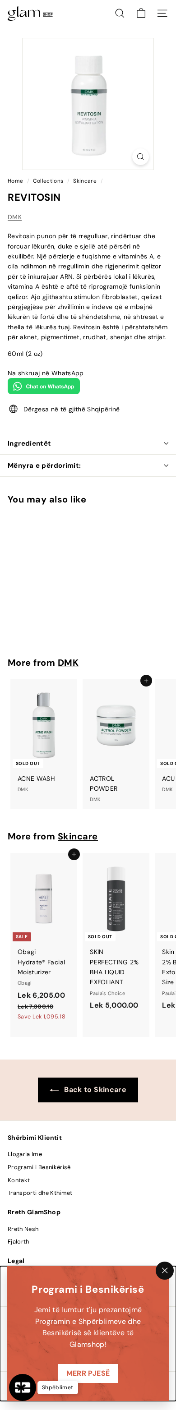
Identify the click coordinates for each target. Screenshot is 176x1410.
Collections (49, 180)
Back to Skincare (94, 1089)
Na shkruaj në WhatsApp (46, 373)
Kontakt (19, 1180)
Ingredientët (29, 443)
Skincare (85, 180)
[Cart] (141, 13)
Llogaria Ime (25, 1154)
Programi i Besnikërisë (39, 1167)
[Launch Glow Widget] (22, 1387)
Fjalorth (18, 1241)
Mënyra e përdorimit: (44, 465)
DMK (15, 217)
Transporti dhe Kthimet (40, 1193)
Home (16, 180)
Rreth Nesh (23, 1229)
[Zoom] (140, 156)
